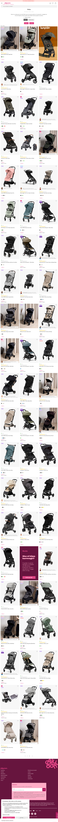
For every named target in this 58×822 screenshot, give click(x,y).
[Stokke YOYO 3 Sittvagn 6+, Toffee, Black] (20, 264)
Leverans (29, 771)
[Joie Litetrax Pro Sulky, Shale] (1, 91)
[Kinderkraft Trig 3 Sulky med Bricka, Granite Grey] (3, 264)
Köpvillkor (2, 771)
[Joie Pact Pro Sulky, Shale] (1, 160)
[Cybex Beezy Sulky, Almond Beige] (40, 507)
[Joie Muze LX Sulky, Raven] (20, 472)
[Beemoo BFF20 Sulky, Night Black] (1, 56)
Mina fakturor (3, 773)
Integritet (29, 775)
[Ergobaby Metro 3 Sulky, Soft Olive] (23, 126)
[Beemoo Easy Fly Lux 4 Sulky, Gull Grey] (21, 56)
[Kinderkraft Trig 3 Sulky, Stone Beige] (40, 126)
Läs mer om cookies (6, 814)
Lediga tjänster (30, 778)
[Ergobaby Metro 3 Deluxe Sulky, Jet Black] (20, 160)
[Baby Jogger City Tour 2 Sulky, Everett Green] (22, 195)
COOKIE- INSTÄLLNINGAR (21, 818)
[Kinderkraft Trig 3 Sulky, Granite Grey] (20, 299)
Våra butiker (30, 776)
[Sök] (2, 6)
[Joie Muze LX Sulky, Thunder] (22, 472)
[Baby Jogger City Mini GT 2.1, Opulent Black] (20, 91)
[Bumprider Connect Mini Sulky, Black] (2, 126)
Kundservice (3, 770)
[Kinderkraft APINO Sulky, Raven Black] (1, 403)
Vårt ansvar (2, 778)
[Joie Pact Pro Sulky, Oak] (40, 611)
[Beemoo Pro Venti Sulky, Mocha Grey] (2, 368)
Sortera (31, 23)
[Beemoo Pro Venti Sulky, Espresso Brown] (4, 368)
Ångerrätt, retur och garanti (32, 770)
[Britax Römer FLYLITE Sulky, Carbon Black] (39, 368)
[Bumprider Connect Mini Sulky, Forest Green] (1, 126)
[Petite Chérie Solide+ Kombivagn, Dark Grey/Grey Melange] (1, 715)
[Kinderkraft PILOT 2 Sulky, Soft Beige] (40, 264)
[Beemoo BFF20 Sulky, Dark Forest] (2, 56)
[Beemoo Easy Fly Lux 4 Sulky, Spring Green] (20, 56)
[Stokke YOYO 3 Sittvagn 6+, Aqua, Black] (20, 368)
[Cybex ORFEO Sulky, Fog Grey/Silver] (2, 195)
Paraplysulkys (31, 19)
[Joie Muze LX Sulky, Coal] (21, 472)
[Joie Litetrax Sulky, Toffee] (3, 91)
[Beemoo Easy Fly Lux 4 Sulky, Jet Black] (22, 56)
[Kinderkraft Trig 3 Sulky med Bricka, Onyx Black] (1, 264)
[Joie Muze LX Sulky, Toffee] (23, 472)
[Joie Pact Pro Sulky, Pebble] (2, 160)
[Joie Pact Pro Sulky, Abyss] (39, 611)
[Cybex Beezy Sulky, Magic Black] (39, 507)
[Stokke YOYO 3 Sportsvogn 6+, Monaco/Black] (20, 680)
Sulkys (30, 11)
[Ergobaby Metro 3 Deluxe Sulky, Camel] (22, 160)
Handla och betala (30, 773)
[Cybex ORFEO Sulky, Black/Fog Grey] (4, 195)
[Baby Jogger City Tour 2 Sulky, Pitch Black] (20, 195)
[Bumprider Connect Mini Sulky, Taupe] (3, 126)
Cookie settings (3, 776)
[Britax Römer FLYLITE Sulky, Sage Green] (40, 368)
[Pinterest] (35, 814)
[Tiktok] (32, 814)
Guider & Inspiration (4, 775)
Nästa (32, 756)
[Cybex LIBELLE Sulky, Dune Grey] (23, 403)
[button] (2, 3)
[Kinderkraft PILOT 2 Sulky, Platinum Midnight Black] (39, 264)
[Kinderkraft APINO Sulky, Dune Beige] (2, 403)
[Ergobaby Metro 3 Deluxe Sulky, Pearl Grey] (21, 160)
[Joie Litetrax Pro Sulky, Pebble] (2, 91)
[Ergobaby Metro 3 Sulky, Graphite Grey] (21, 126)
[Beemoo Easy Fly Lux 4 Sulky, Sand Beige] (23, 56)
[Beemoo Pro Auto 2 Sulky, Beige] (39, 403)
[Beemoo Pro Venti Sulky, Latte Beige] (3, 368)
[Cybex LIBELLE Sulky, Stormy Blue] (22, 403)
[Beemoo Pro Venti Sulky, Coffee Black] (1, 368)
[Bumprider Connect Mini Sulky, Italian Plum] (4, 126)
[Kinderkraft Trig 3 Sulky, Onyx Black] (39, 126)
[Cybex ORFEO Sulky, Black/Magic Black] (3, 195)
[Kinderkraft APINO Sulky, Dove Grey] (3, 403)
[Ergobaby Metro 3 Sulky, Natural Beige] (22, 126)
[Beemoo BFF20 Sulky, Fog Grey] (3, 56)
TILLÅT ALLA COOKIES (9, 818)
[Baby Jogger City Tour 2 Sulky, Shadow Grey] (21, 195)
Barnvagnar (26, 11)
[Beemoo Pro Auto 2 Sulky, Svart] (40, 403)
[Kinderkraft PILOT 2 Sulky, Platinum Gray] (1, 680)
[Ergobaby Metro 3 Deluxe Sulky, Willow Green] (23, 160)
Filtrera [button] (26, 23)
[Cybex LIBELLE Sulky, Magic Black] (40, 299)
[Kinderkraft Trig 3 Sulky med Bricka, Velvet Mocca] (23, 299)
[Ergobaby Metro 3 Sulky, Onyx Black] (20, 126)
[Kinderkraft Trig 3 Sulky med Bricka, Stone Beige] (2, 264)
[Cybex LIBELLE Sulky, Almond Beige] (39, 299)
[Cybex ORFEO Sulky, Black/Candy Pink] (1, 195)
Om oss (2, 780)
